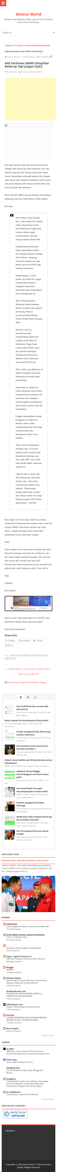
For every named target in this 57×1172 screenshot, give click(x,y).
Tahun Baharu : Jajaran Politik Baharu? (22, 1094)
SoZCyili (10, 1015)
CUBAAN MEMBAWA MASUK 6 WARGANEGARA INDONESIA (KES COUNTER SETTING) (26, 1018)
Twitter (39, 640)
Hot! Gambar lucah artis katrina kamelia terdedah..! (32, 747)
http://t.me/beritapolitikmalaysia (33, 45)
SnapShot (11, 1079)
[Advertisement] (30, 99)
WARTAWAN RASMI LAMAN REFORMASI (25, 934)
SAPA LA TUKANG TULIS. (16, 937)
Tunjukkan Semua (47, 1035)
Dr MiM (10, 1049)
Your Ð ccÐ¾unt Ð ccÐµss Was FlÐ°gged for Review (24, 1071)
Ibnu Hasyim (12, 1028)
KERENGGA (11, 924)
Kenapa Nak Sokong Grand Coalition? (25, 860)
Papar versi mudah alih (28, 674)
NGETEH (10, 969)
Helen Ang (11, 1059)
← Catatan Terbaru (13, 669)
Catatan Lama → (44, 669)
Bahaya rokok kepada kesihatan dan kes (23, 1007)
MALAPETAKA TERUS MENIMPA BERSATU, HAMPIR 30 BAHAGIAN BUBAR (24, 994)
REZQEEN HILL (13, 1068)
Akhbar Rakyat (13, 978)
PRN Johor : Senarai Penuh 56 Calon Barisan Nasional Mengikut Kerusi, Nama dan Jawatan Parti (27, 1052)
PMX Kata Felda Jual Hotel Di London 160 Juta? (25, 958)
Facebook (25, 640)
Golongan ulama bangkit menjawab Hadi (23, 948)
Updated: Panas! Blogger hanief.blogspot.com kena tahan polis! (32, 774)
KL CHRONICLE (13, 1092)
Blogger (10, 967)
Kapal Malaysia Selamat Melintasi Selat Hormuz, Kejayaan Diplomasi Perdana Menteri (26, 981)
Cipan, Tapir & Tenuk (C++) (19, 956)
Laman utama (29, 669)
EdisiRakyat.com (14, 1004)
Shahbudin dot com (16, 991)
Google (11, 640)
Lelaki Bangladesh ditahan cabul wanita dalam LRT (27, 926)
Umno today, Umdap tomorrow (19, 1062)
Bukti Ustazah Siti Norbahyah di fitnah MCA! (26, 720)
